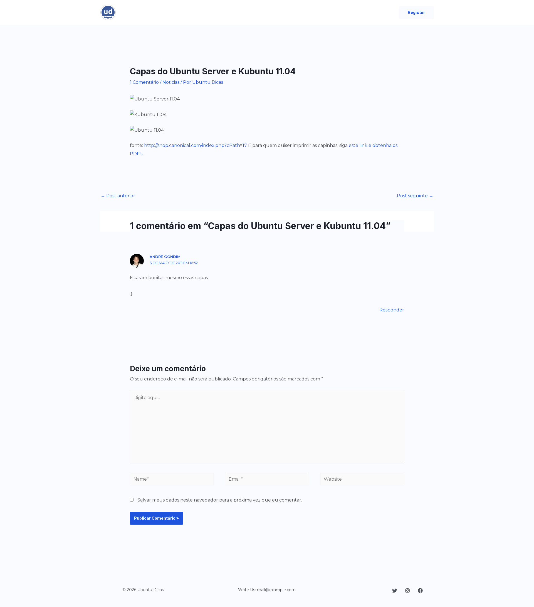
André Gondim (165, 256)
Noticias (170, 82)
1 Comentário (144, 82)
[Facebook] (420, 590)
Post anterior (118, 195)
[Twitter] (394, 590)
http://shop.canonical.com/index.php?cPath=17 (195, 145)
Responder (391, 310)
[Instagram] (407, 590)
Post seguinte (415, 195)
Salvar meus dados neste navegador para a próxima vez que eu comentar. (219, 500)
